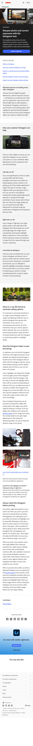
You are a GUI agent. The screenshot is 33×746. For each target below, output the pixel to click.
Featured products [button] (7, 697)
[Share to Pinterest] (18, 619)
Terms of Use (5, 710)
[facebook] (3, 705)
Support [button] (4, 686)
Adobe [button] (4, 693)
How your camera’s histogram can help (14, 67)
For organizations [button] (7, 682)
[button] (23, 2)
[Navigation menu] (2, 2)
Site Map (23, 712)
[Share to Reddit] (22, 619)
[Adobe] (8, 2)
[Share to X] (11, 619)
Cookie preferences (12, 710)
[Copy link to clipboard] (26, 619)
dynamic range (7, 413)
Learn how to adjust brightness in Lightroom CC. (16, 473)
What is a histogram (8, 64)
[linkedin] (12, 705)
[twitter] (9, 705)
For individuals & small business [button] (10, 675)
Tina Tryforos (7, 604)
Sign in (28, 2)
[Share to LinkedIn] (15, 619)
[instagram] (6, 705)
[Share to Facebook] (7, 619)
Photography (5, 7)
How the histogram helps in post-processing (15, 77)
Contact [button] (4, 690)
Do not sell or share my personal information (11, 712)
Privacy (22, 708)
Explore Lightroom (16, 51)
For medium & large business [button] (9, 679)
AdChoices (6, 715)
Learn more (16, 650)
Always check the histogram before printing (15, 80)
